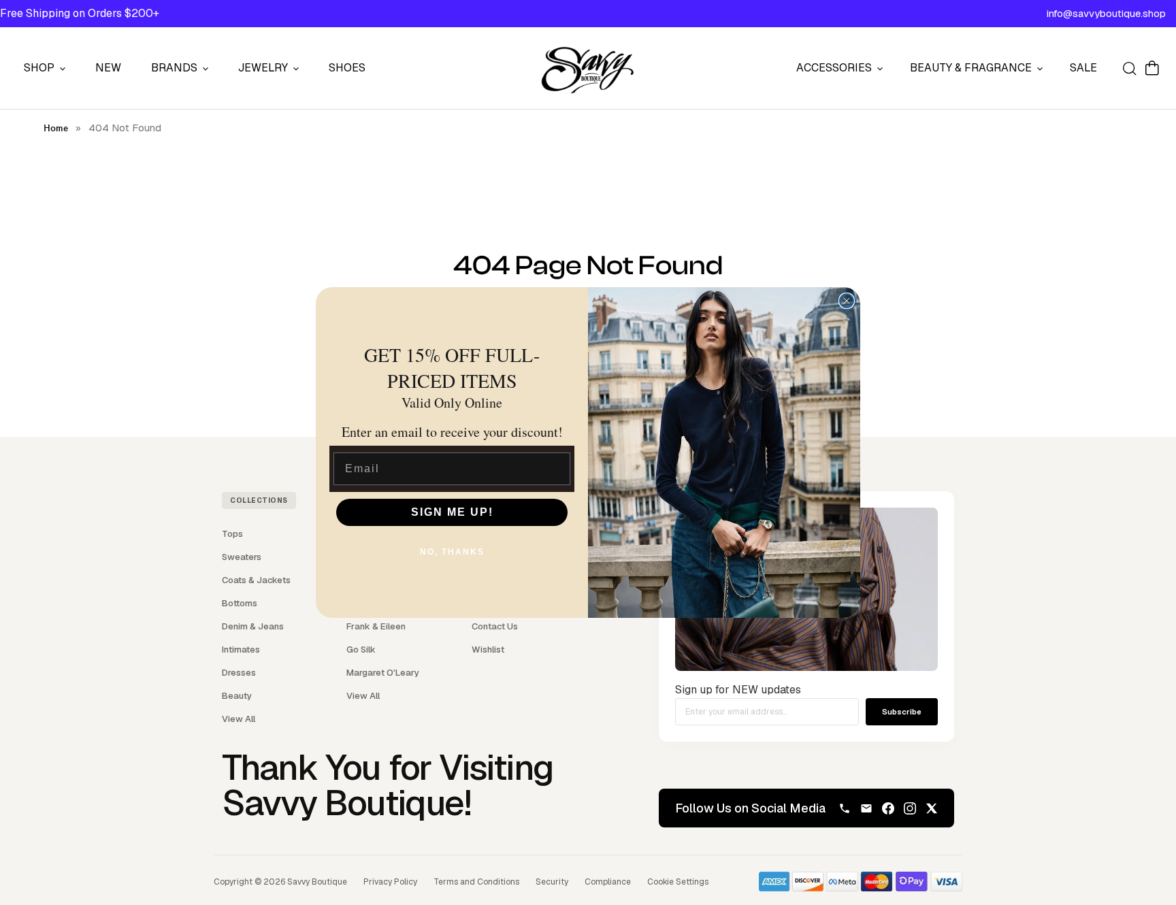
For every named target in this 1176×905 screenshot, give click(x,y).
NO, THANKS (452, 552)
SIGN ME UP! (452, 512)
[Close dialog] (846, 301)
